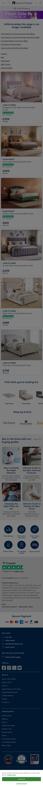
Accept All (21, 779)
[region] (21, 778)
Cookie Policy (11, 775)
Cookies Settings (21, 783)
